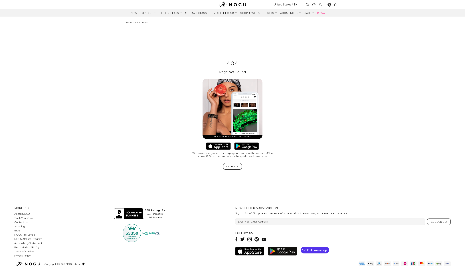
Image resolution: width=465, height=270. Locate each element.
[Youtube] (264, 239)
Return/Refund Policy (26, 247)
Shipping (19, 226)
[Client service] (314, 5)
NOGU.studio (232, 4)
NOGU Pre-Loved (24, 234)
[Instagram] (249, 239)
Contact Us (20, 222)
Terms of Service (24, 251)
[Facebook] (236, 239)
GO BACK (232, 166)
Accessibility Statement (28, 243)
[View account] (320, 5)
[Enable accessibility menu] (329, 5)
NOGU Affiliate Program (28, 238)
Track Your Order (24, 218)
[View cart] (336, 5)
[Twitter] (242, 239)
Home (129, 22)
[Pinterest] (256, 239)
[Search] (307, 5)
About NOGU (22, 213)
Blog (17, 230)
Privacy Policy (22, 255)
